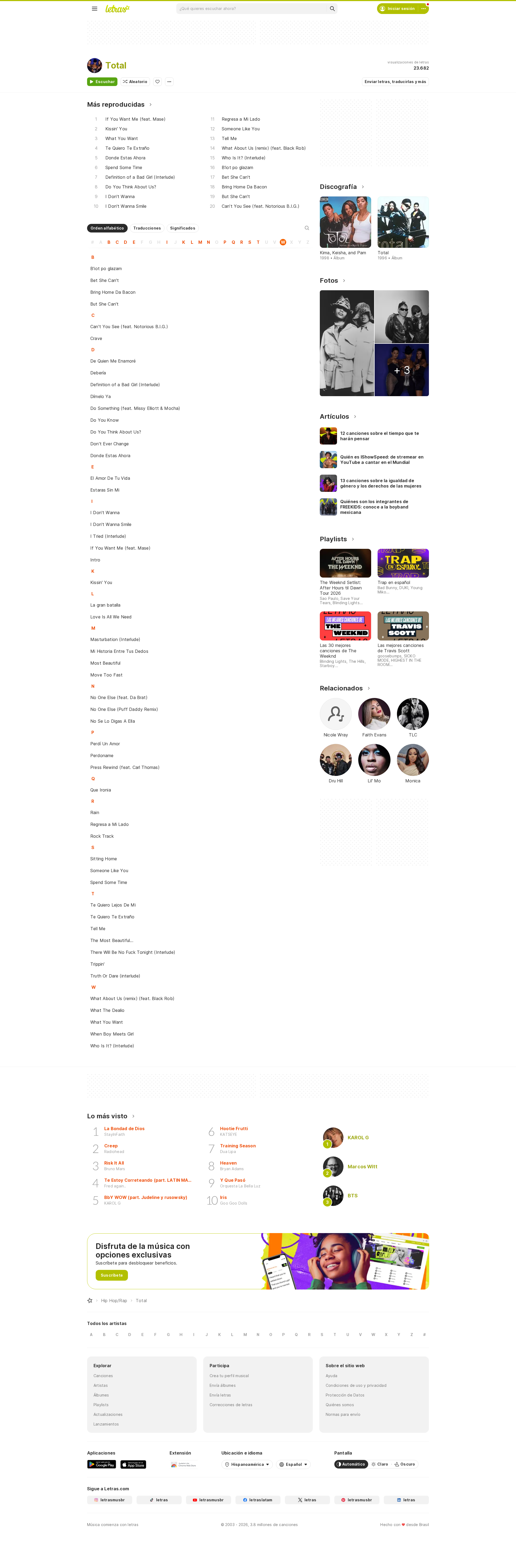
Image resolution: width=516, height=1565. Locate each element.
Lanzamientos (106, 1424)
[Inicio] (89, 1300)
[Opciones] (169, 81)
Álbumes (101, 1395)
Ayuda (331, 1375)
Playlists (101, 1404)
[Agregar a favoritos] (157, 81)
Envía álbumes (223, 1385)
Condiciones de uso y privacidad (356, 1385)
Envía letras (220, 1395)
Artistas (101, 1385)
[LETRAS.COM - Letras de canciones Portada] (117, 8)
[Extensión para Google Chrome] (184, 1464)
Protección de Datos (345, 1395)
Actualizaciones (108, 1414)
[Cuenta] (423, 8)
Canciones (103, 1375)
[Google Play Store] (101, 1464)
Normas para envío (343, 1414)
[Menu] (94, 8)
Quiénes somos (340, 1404)
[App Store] (133, 1464)
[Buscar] (332, 8)
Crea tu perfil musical (229, 1375)
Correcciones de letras (231, 1404)
